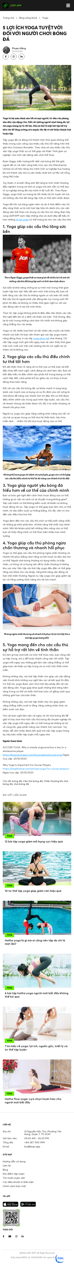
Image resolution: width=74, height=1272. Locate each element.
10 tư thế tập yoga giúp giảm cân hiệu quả (33, 891)
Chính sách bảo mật (14, 1186)
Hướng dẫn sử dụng (14, 1161)
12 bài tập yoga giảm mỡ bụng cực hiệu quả (34, 841)
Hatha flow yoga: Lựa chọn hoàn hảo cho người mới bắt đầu (33, 1100)
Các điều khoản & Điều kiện (18, 1181)
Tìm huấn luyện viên (14, 1177)
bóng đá (17, 781)
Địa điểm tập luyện (13, 1173)
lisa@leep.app (32, 1146)
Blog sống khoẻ (28, 17)
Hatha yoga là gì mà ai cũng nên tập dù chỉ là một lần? (35, 942)
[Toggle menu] (68, 5)
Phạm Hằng (19, 48)
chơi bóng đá (21, 783)
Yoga (45, 17)
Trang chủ (8, 17)
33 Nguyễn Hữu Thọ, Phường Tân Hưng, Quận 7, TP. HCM (42, 1133)
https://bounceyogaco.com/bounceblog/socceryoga (32, 754)
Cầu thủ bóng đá (33, 781)
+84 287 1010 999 (34, 1142)
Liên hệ (7, 1165)
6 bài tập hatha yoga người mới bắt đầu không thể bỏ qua (36, 994)
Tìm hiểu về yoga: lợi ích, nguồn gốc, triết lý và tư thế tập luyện (36, 1047)
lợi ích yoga (22, 219)
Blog (5, 1169)
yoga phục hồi (41, 338)
